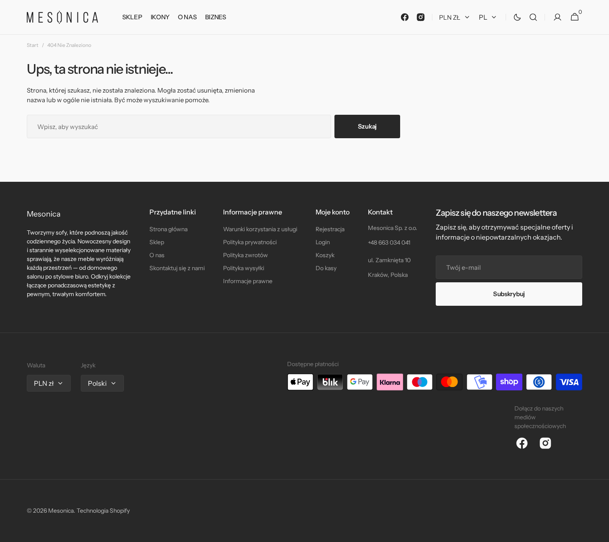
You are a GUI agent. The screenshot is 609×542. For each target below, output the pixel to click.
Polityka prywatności (250, 242)
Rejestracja (330, 229)
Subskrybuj (509, 294)
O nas (156, 255)
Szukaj (367, 126)
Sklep (156, 242)
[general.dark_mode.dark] (517, 17)
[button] (533, 17)
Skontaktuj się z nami (177, 268)
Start (33, 45)
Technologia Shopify (103, 510)
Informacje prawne (247, 281)
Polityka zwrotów (245, 255)
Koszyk (325, 255)
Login (323, 242)
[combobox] (179, 126)
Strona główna (168, 229)
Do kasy (326, 268)
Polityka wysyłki (243, 268)
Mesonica (61, 510)
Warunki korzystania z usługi (260, 229)
